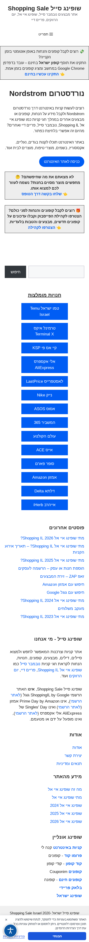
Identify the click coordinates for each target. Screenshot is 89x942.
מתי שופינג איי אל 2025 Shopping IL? (52, 560)
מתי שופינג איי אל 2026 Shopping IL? (52, 538)
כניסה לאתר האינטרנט (62, 162)
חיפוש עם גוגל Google (65, 592)
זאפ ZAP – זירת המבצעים (62, 576)
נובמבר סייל (30, 664)
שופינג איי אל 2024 (66, 805)
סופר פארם (44, 463)
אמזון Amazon (44, 477)
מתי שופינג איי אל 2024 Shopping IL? (52, 600)
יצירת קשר (73, 755)
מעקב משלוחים (71, 608)
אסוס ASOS (44, 409)
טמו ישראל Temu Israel (44, 311)
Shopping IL (48, 670)
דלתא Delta (44, 491)
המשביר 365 (44, 422)
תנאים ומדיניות (69, 763)
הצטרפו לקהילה (41, 228)
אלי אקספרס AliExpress (44, 364)
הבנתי (57, 936)
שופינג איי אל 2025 (66, 813)
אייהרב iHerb (44, 505)
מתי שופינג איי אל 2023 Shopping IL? (52, 616)
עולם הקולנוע (44, 436)
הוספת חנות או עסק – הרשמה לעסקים (51, 568)
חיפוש (15, 272)
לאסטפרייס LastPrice (44, 381)
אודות (77, 747)
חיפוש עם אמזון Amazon (63, 584)
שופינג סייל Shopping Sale (44, 8)
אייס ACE (44, 450)
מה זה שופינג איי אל (65, 789)
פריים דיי (28, 670)
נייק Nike (44, 395)
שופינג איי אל (71, 670)
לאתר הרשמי (69, 707)
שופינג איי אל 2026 (66, 821)
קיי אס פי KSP (45, 348)
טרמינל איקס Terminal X (45, 331)
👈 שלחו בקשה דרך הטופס (44, 194)
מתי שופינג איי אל (67, 797)
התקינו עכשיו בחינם (42, 74)
